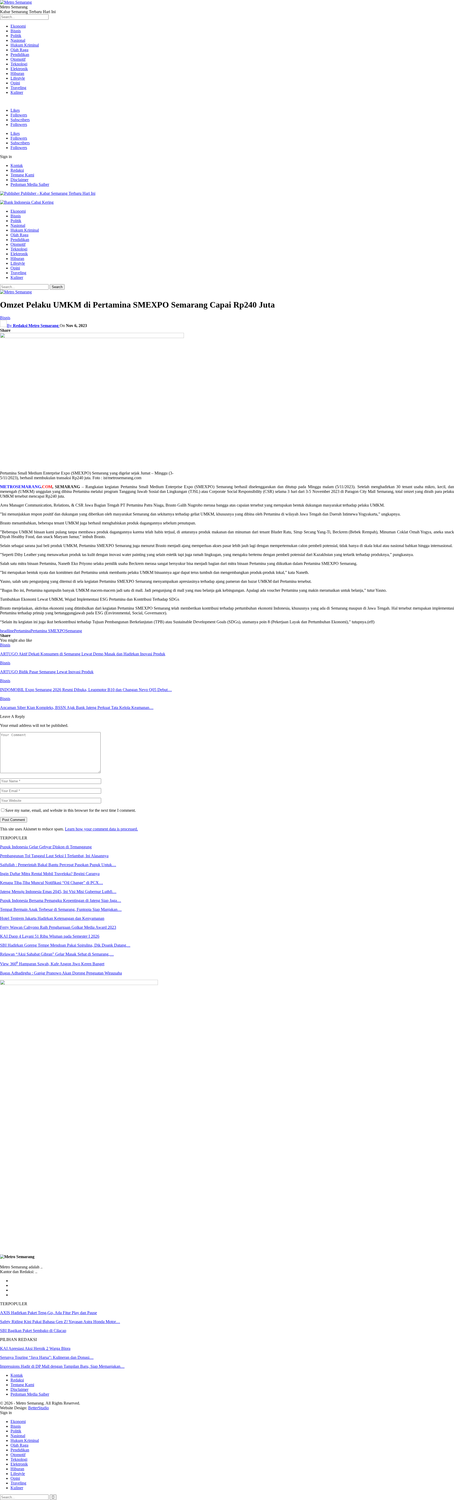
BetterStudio (38, 1408)
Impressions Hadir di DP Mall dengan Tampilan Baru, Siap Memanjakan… (62, 1366)
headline (7, 631)
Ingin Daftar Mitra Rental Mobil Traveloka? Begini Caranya (50, 873)
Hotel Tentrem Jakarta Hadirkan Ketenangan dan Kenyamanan (52, 918)
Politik (16, 35)
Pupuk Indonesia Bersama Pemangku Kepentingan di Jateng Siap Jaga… (60, 900)
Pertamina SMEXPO (47, 631)
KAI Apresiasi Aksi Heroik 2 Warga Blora (35, 1348)
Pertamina (22, 631)
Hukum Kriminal (25, 45)
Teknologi (19, 64)
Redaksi (17, 170)
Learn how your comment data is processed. (101, 829)
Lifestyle (18, 78)
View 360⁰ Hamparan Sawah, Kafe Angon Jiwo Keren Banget (52, 964)
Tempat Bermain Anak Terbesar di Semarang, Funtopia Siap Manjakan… (61, 909)
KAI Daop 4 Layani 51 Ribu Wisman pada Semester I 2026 (49, 936)
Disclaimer (19, 179)
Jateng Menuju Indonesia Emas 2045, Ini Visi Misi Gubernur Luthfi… (58, 891)
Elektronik (19, 69)
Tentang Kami (22, 175)
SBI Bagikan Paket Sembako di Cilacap (33, 1330)
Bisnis (16, 31)
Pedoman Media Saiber (30, 184)
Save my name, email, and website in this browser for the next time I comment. (70, 810)
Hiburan (17, 73)
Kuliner (17, 92)
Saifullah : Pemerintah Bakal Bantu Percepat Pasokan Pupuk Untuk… (58, 865)
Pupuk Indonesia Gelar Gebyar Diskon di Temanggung (46, 847)
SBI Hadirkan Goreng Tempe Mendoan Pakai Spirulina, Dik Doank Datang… (65, 945)
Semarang (73, 631)
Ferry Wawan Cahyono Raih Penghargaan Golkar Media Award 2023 (58, 927)
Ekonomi (18, 26)
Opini (15, 83)
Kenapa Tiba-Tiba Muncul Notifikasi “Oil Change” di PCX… (51, 882)
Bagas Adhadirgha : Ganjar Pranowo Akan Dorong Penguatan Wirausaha (61, 973)
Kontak (17, 165)
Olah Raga (19, 50)
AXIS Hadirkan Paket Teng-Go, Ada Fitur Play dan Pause (48, 1312)
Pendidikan (20, 54)
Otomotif (18, 59)
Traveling (18, 87)
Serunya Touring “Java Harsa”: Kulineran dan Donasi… (47, 1357)
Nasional (18, 40)
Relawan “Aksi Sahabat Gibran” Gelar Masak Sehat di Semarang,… (57, 954)
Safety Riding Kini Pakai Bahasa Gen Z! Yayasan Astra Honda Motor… (60, 1321)
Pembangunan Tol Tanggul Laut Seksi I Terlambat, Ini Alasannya (54, 856)
